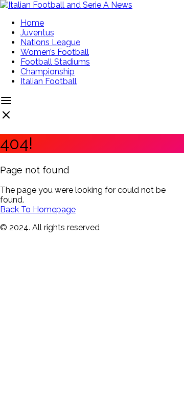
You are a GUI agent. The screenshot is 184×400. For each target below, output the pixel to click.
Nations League (50, 42)
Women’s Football (54, 52)
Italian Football (48, 81)
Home (32, 23)
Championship (47, 71)
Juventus (37, 32)
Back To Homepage (38, 209)
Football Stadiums (55, 62)
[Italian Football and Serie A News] (66, 5)
